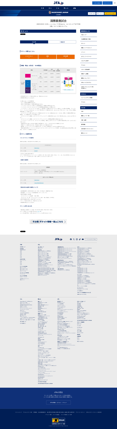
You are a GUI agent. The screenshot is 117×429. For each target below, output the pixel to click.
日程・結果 (83, 120)
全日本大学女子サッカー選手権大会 (83, 251)
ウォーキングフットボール (24, 309)
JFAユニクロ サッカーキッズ (25, 303)
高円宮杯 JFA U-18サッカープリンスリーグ (65, 250)
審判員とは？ (40, 303)
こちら (38, 211)
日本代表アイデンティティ (87, 128)
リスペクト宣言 (40, 353)
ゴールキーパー (40, 329)
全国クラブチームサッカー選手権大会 (44, 257)
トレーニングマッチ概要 (86, 97)
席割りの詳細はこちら (69, 89)
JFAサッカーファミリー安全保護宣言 (63, 326)
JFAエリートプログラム (61, 306)
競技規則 (39, 309)
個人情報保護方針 (42, 412)
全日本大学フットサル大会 (81, 279)
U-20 (21, 261)
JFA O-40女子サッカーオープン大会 (83, 250)
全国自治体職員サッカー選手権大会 (44, 260)
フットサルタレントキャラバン (62, 311)
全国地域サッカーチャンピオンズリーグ (44, 256)
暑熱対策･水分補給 (41, 339)
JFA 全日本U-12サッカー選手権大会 (64, 269)
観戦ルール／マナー (85, 78)
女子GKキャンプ (60, 308)
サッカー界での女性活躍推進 (62, 324)
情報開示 (78, 309)
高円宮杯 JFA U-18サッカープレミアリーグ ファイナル (67, 248)
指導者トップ (40, 313)
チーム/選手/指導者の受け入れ (62, 347)
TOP (82, 111)
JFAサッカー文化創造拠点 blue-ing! (83, 292)
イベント (83, 52)
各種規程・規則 (79, 307)
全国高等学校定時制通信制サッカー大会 (64, 254)
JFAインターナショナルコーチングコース (45, 334)
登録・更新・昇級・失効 (42, 326)
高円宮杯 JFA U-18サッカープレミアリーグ (65, 249)
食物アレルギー (40, 345)
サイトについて (18, 412)
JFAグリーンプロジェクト (61, 322)
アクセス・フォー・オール (81, 315)
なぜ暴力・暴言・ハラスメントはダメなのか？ (46, 360)
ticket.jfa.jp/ (36, 148)
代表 (42, 8)
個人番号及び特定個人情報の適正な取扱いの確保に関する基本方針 (60, 412)
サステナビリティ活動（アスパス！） (83, 312)
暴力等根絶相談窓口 (41, 377)
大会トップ (83, 34)
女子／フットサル (23, 271)
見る (50, 8)
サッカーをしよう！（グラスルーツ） (26, 301)
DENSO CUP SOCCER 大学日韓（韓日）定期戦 (46, 268)
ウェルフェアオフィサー (42, 370)
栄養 (38, 346)
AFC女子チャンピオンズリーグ (82, 263)
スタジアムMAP (85, 60)
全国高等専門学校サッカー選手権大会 (44, 271)
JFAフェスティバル (23, 316)
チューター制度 (40, 328)
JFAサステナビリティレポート (62, 337)
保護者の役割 (40, 363)
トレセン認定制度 (60, 303)
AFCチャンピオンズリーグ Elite (43, 253)
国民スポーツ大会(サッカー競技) (43, 255)
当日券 (34, 42)
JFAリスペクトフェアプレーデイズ (44, 368)
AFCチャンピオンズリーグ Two (43, 254)
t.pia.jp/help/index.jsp (38, 183)
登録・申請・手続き (80, 308)
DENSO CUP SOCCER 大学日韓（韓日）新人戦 (46, 269)
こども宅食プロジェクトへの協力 (63, 336)
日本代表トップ (22, 246)
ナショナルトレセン (60, 304)
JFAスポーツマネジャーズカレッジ (63, 331)
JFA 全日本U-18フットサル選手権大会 (83, 280)
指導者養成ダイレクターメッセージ (44, 315)
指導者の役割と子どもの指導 (43, 362)
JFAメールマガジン (80, 341)
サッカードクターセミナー (42, 341)
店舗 (47, 56)
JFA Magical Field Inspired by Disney (26, 304)
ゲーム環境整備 (60, 314)
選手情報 (83, 124)
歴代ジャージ (84, 133)
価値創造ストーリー (80, 311)
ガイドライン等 (40, 335)
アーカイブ (48, 414)
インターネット (29, 56)
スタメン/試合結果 (85, 69)
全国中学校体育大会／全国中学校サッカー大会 (65, 262)
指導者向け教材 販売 (41, 323)
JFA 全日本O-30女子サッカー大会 (83, 249)
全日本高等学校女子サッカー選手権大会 (84, 258)
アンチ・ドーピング (41, 344)
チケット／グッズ (80, 332)
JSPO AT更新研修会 (41, 342)
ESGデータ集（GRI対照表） (82, 310)
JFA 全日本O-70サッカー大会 (82, 271)
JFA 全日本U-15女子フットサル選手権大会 (84, 282)
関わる (66, 8)
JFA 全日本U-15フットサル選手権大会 (83, 281)
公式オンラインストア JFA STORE (87, 87)
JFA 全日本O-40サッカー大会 (82, 268)
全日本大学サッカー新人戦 (42, 265)
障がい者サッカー (23, 315)
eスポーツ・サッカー (23, 276)
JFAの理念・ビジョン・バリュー (58, 402)
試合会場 (66, 56)
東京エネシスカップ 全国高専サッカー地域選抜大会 (46, 272)
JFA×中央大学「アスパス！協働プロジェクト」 (65, 327)
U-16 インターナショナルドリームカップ (64, 258)
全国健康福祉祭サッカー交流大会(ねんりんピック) (85, 272)
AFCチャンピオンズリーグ (42, 252)
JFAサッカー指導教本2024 (42, 322)
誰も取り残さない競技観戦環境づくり (63, 323)
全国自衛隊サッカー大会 (42, 261)
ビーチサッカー (22, 273)
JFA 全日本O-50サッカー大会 (82, 269)
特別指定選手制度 (60, 312)
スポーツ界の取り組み (41, 367)
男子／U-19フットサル (24, 268)
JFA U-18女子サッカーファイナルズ (83, 252)
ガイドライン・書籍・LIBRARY (43, 351)
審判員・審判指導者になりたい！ (43, 304)
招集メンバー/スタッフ (86, 47)
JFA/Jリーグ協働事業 (61, 318)
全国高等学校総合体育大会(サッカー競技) (65, 253)
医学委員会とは (40, 349)
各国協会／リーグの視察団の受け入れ (63, 348)
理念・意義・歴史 (41, 325)
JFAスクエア (22, 310)
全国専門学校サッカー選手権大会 (43, 274)
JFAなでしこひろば (23, 305)
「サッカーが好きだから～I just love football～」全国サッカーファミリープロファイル (28, 318)
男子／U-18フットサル (24, 269)
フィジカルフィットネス (42, 330)
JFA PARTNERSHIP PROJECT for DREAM (45, 383)
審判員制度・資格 (41, 306)
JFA (58, 299)
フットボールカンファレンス (43, 321)
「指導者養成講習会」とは (42, 317)
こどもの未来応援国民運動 (61, 330)
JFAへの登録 (97, 3)
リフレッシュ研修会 (41, 320)
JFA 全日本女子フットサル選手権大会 (83, 276)
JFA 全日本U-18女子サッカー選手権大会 (84, 253)
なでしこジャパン (23, 260)
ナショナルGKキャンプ (61, 307)
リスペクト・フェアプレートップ (43, 352)
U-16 (21, 256)
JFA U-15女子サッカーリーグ (82, 257)
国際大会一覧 (40, 248)
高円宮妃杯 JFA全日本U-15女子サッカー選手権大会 (86, 256)
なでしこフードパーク (86, 56)
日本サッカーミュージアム (81, 294)
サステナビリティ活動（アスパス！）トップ (64, 321)
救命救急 (39, 340)
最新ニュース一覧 (85, 115)
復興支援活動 (59, 335)
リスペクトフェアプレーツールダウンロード (45, 375)
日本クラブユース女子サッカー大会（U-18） (84, 261)
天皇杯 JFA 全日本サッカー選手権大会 (44, 250)
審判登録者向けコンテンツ (42, 308)
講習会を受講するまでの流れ (43, 318)
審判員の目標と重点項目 (42, 311)
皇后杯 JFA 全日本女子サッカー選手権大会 (84, 248)
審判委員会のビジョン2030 (42, 302)
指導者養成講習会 (41, 319)
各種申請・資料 (40, 327)
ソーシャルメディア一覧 (90, 239)
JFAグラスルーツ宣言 (23, 302)
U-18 (21, 254)
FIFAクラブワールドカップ (42, 275)
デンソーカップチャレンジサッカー (44, 267)
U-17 (21, 255)
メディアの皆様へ (56, 414)
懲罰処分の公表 (40, 378)
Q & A (78, 337)
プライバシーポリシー (80, 412)
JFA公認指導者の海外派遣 (42, 333)
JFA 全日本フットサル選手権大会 (82, 275)
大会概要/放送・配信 (86, 39)
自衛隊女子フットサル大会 (81, 277)
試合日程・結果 (92, 13)
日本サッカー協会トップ (81, 301)
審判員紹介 (40, 307)
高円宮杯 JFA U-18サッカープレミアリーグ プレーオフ (67, 251)
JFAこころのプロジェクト (61, 328)
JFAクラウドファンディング (42, 379)
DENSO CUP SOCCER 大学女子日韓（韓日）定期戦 (47, 270)
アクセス (83, 65)
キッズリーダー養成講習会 (24, 312)
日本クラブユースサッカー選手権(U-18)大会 (65, 256)
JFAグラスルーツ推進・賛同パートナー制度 (27, 319)
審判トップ (40, 301)
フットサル (79, 325)
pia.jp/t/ (36, 150)
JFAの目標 (79, 304)
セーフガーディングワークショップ (44, 373)
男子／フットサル (23, 267)
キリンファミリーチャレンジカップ (26, 308)
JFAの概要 (79, 303)
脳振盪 (39, 338)
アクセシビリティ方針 (27, 412)
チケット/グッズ (107, 3)
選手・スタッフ (100, 13)
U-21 (21, 252)
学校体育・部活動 (23, 314)
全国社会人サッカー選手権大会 (43, 259)
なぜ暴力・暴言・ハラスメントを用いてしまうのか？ (47, 359)
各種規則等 (79, 336)
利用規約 (35, 412)
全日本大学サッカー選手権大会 (43, 263)
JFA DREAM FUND (80, 317)
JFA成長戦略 (79, 306)
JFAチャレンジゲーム (23, 307)
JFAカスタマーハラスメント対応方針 (94, 412)
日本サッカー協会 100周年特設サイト (83, 314)
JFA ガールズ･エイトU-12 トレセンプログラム (65, 309)
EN (115, 3)
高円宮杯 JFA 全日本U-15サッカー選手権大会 (65, 261)
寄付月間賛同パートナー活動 (62, 339)
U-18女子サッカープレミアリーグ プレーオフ (85, 254)
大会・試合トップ (41, 246)
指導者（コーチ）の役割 (42, 314)
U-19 (21, 253)
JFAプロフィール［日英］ (81, 318)
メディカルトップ (41, 337)
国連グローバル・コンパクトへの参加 (63, 338)
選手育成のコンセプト (61, 302)
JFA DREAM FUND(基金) (42, 381)
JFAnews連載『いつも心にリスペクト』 (44, 364)
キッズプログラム (23, 311)
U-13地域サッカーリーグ (62, 263)
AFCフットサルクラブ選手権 (82, 286)
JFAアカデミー (59, 315)
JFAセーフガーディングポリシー (43, 356)
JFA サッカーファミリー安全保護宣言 (44, 355)
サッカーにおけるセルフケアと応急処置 (44, 348)
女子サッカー (79, 323)
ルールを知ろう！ (80, 290)
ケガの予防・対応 (41, 347)
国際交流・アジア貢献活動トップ (63, 341)
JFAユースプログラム (86, 82)
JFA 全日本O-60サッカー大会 (82, 270)
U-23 (21, 250)
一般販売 (62, 42)
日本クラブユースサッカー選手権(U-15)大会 (65, 264)
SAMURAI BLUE (22, 249)
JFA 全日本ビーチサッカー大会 (82, 288)
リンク (78, 339)
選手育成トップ (60, 301)
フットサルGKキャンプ (61, 310)
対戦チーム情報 (84, 74)
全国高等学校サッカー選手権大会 (63, 252)
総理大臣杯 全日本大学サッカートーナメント (45, 264)
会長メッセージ (79, 302)
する (58, 8)
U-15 (21, 257)
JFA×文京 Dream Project (81, 316)
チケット (83, 43)
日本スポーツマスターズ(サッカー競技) (44, 262)
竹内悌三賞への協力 (60, 329)
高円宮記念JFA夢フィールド (62, 317)
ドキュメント (79, 329)
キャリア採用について (65, 414)
